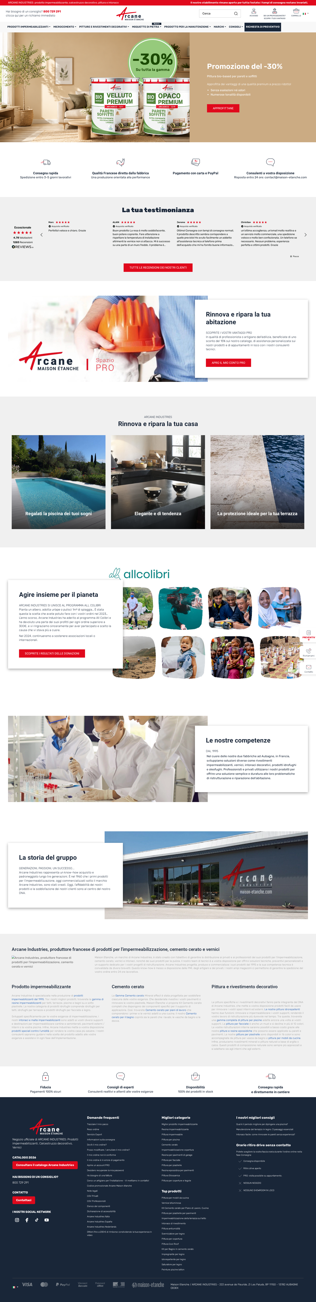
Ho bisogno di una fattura (99, 1175)
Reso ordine (93, 1129)
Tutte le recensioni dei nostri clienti (158, 267)
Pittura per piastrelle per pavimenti (179, 1213)
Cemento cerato (170, 1144)
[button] (41, 234)
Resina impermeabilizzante (175, 1129)
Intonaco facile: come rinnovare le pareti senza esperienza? (265, 1134)
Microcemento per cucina (158, 522)
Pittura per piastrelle (172, 1165)
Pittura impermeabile (172, 1134)
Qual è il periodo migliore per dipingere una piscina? (262, 1124)
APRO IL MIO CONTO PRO (228, 362)
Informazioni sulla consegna (101, 1139)
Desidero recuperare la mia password (105, 1170)
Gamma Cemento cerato (129, 995)
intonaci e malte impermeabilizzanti (39, 1020)
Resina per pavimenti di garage (177, 1155)
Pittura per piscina (171, 1139)
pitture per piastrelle (248, 1034)
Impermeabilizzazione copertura (178, 1150)
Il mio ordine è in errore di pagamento (106, 1160)
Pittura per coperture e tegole (176, 1180)
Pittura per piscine (58, 522)
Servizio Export (94, 1134)
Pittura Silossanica (171, 1175)
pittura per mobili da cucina (284, 1038)
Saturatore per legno (172, 1264)
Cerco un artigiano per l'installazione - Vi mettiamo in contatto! (118, 1180)
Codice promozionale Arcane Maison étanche (109, 1185)
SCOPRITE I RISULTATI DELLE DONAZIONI (52, 653)
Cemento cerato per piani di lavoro (166, 1010)
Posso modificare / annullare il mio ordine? (108, 1150)
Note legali (92, 1191)
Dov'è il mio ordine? (97, 1144)
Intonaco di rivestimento (174, 1223)
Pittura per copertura (172, 1239)
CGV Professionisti (96, 1201)
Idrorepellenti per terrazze (257, 522)
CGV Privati (92, 1196)
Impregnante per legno (173, 1254)
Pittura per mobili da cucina (175, 1198)
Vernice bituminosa (171, 1203)
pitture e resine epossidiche (236, 1031)
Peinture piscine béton (173, 1269)
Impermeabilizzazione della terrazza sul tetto (184, 1218)
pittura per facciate (237, 1023)
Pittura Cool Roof (170, 1244)
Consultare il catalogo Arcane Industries (45, 1165)
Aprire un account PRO (98, 1165)
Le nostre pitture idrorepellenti (282, 1009)
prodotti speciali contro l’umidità (30, 1031)
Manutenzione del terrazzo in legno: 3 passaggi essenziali (264, 1129)
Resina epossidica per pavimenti (178, 1170)
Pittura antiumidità (171, 1228)
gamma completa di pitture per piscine (239, 1020)
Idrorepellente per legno (174, 1259)
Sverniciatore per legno (173, 1233)
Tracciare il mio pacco (97, 1124)
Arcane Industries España (99, 1221)
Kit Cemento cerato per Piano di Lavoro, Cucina (185, 1208)
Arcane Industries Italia (98, 1216)
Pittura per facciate (171, 1160)
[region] (173, 234)
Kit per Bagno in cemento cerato (178, 1249)
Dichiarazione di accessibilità (101, 1211)
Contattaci (23, 1200)
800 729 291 (20, 1182)
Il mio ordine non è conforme (101, 1155)
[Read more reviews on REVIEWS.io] (23, 247)
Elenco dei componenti (98, 1206)
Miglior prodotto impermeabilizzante (180, 1124)
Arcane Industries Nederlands (101, 1226)
